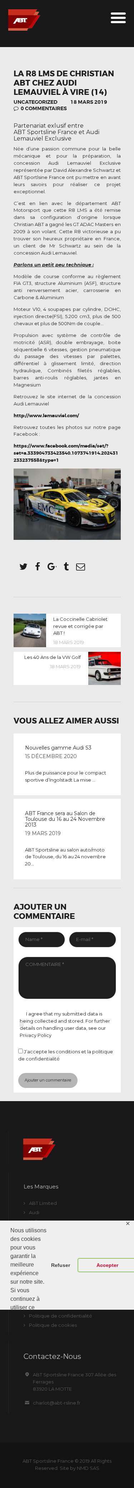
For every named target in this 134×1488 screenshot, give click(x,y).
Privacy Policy (35, 1035)
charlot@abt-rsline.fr (56, 1403)
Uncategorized (36, 102)
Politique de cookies (53, 1325)
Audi (34, 1212)
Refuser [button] (60, 1265)
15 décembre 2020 (51, 756)
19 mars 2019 (43, 833)
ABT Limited (43, 1203)
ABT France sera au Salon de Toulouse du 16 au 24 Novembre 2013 (65, 819)
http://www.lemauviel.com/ (46, 416)
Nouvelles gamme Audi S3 (58, 748)
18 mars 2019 (88, 102)
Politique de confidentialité (60, 1316)
